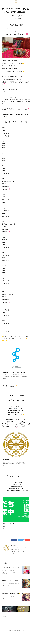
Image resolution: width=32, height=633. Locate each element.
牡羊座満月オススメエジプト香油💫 (11, 593)
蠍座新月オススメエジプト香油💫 (10, 580)
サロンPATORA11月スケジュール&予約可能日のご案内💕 (17, 567)
